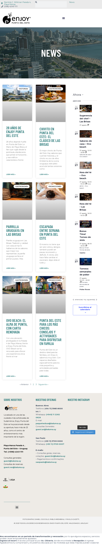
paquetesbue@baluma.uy (48, 423)
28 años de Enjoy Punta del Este (15, 132)
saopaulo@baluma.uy (46, 462)
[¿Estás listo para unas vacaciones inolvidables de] (72, 420)
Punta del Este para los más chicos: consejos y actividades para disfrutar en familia (50, 332)
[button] (63, 18)
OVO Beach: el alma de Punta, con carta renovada (16, 326)
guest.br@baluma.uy (55, 456)
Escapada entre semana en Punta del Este (49, 232)
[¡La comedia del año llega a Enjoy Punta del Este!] (92, 420)
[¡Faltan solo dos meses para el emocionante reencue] (82, 414)
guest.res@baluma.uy (14, 467)
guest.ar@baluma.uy (46, 429)
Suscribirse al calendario (85, 308)
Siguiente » (43, 384)
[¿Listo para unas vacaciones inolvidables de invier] (82, 408)
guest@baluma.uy (12, 461)
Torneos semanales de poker (85, 272)
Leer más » (11, 174)
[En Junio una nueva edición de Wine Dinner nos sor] (82, 420)
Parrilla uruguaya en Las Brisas (15, 230)
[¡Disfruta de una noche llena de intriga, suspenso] (72, 414)
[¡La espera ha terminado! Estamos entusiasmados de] (72, 408)
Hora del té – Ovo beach (85, 175)
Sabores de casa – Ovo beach (86, 144)
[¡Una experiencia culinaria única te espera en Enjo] (92, 414)
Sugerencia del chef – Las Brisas (86, 118)
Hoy (85, 299)
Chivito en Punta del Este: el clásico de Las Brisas (50, 137)
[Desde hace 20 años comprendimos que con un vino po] (92, 408)
